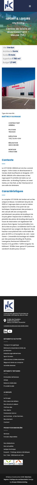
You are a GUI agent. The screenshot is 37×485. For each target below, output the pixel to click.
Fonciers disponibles (10, 437)
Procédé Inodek (9, 386)
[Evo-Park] (9, 464)
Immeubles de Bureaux (11, 377)
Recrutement (8, 419)
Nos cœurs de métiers (11, 401)
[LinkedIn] (5, 332)
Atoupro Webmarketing (19, 482)
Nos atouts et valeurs (11, 404)
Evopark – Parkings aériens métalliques (17, 452)
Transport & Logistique (11, 345)
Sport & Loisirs (8, 356)
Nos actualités (8, 446)
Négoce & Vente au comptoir (13, 362)
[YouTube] (10, 332)
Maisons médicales (10, 383)
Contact (6, 422)
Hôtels (6, 380)
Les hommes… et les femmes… (14, 416)
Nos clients (7, 410)
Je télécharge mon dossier (19, 283)
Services (6, 434)
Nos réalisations (9, 443)
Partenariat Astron (10, 413)
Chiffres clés (8, 407)
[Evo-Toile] (18, 464)
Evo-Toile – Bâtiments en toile (14, 455)
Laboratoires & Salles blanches (14, 359)
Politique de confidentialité (19, 479)
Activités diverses (9, 365)
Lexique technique (10, 449)
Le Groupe (7, 398)
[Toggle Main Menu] (18, 5)
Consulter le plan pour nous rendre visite (16, 326)
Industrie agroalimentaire (12, 353)
